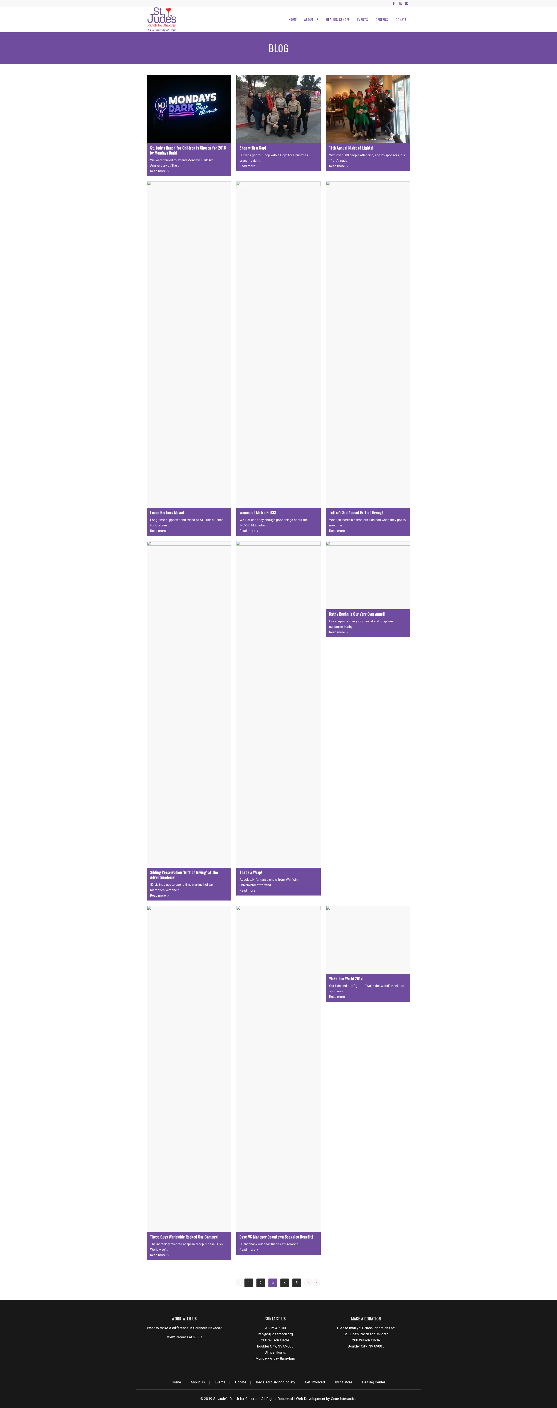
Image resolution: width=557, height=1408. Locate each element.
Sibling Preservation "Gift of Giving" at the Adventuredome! (184, 874)
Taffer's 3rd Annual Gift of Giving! (356, 512)
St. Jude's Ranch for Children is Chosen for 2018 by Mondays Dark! (188, 150)
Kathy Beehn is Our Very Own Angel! (357, 614)
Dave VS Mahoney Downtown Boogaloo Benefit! (276, 1237)
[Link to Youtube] (400, 3)
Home (176, 1382)
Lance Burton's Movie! (167, 512)
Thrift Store (343, 1382)
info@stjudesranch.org (275, 1334)
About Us (198, 1382)
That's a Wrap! (251, 872)
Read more (158, 171)
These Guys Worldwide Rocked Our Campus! (184, 1237)
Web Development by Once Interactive (326, 1399)
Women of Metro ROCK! (258, 512)
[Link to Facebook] (394, 3)
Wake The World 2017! (346, 978)
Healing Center (373, 1382)
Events (220, 1382)
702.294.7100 (275, 1328)
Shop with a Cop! (253, 148)
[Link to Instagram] (407, 3)
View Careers (177, 1337)
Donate (240, 1382)
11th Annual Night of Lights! (351, 148)
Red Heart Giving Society (275, 1382)
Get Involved (315, 1382)
